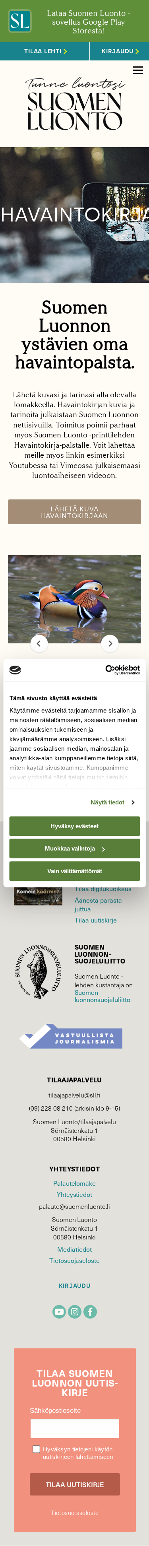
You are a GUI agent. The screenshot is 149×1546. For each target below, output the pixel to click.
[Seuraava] (110, 644)
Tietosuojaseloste (74, 1260)
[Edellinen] (39, 644)
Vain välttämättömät (74, 871)
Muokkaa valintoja (70, 848)
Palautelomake (74, 1183)
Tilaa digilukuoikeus (103, 888)
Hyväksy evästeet (74, 826)
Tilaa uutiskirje (96, 919)
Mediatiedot (74, 1249)
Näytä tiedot (107, 802)
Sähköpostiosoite (55, 1410)
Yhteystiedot (74, 1194)
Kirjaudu (75, 1286)
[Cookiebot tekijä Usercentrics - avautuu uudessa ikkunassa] (106, 670)
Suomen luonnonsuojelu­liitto (102, 995)
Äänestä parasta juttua (98, 904)
